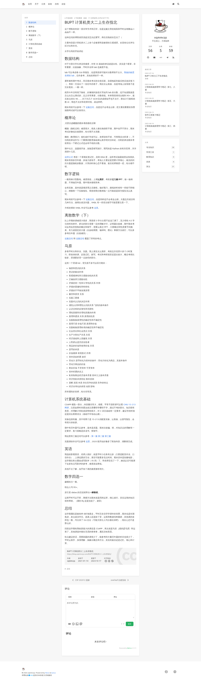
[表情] (73, 624)
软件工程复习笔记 (152, 115)
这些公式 (69, 157)
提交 (129, 624)
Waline (129, 648)
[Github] (148, 57)
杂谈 (85, 18)
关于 (37, 4)
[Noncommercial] (112, 561)
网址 (115, 597)
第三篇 (108, 436)
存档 (57, 4)
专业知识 (148, 92)
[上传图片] (77, 624)
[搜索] (178, 4)
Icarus (53, 673)
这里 (96, 208)
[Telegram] (167, 57)
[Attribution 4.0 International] (175, 672)
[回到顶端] (146, 682)
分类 (43, 4)
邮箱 (92, 597)
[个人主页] (173, 4)
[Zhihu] (161, 57)
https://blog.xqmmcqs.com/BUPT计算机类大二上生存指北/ (89, 554)
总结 (68, 569)
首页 (30, 4)
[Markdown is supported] (69, 624)
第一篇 (94, 436)
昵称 (70, 597)
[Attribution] (108, 561)
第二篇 (101, 436)
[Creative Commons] (105, 561)
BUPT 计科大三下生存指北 (156, 76)
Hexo (47, 673)
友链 (63, 4)
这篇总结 (90, 107)
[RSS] (173, 57)
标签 (50, 4)
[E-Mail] (154, 57)
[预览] (81, 624)
